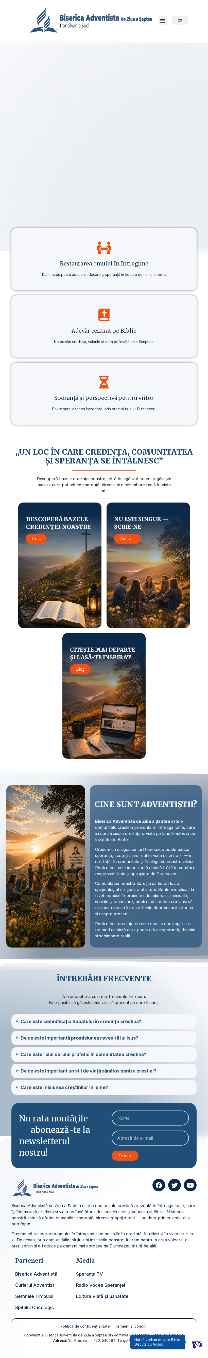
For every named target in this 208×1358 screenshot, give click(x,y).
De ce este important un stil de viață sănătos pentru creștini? (88, 1071)
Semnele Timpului (34, 1296)
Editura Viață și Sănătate (102, 1296)
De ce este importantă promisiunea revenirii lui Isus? (79, 1038)
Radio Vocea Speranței (100, 1285)
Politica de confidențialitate (85, 1326)
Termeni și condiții (131, 1326)
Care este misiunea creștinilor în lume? (64, 1087)
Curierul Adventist (34, 1285)
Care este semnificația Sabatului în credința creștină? (81, 1021)
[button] (162, 20)
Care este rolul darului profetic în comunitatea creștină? (83, 1054)
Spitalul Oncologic (34, 1307)
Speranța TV (89, 1274)
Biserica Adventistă (36, 1274)
